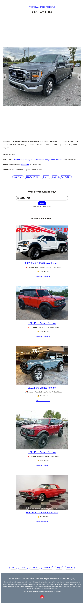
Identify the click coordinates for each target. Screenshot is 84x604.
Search (42, 203)
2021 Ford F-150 (32, 177)
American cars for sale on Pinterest (50, 591)
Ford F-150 (65, 177)
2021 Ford (17, 177)
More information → (43, 276)
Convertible (47, 568)
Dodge (58, 568)
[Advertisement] (42, 31)
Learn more (53, 588)
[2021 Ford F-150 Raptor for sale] (42, 260)
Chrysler (69, 568)
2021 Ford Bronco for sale (42, 323)
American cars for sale (42, 7)
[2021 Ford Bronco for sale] (42, 320)
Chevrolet (34, 568)
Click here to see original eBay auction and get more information (39, 160)
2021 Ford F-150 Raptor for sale (42, 263)
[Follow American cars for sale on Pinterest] (42, 598)
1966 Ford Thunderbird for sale (42, 512)
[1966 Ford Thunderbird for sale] (42, 509)
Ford (54, 177)
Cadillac (22, 568)
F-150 (45, 177)
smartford (25, 165)
